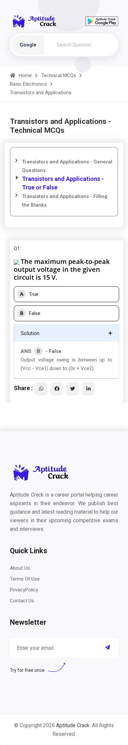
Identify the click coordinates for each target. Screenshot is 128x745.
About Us (20, 568)
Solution (30, 333)
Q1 (17, 248)
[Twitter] (72, 388)
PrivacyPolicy (24, 590)
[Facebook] (56, 388)
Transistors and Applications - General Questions (67, 166)
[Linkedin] (88, 388)
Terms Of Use (25, 579)
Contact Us (22, 601)
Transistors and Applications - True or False (63, 183)
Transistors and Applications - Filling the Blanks (64, 200)
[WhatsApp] (41, 388)
